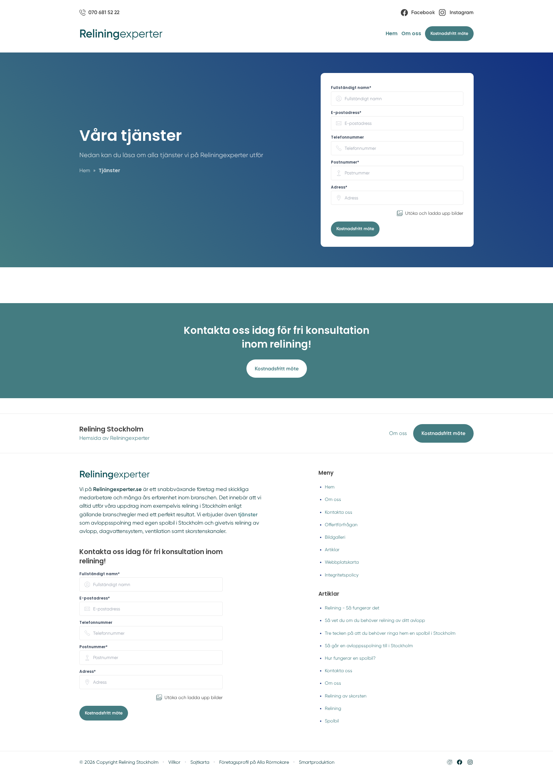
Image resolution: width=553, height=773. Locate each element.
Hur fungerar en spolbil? (350, 658)
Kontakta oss (338, 512)
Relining (333, 708)
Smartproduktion (316, 762)
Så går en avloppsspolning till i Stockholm (369, 645)
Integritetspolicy (341, 574)
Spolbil (332, 720)
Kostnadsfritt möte (355, 228)
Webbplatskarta (342, 562)
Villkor (174, 762)
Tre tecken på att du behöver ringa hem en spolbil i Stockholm (390, 633)
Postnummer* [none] (345, 162)
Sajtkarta (199, 762)
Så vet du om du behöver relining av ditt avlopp (375, 620)
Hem (391, 33)
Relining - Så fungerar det (352, 607)
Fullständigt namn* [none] (351, 87)
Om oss (411, 33)
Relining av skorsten (345, 695)
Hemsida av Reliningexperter (114, 438)
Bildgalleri (335, 537)
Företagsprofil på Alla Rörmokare (254, 762)
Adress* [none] (339, 187)
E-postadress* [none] (346, 112)
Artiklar (332, 549)
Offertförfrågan (341, 524)
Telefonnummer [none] (347, 137)
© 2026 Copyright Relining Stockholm (118, 762)
